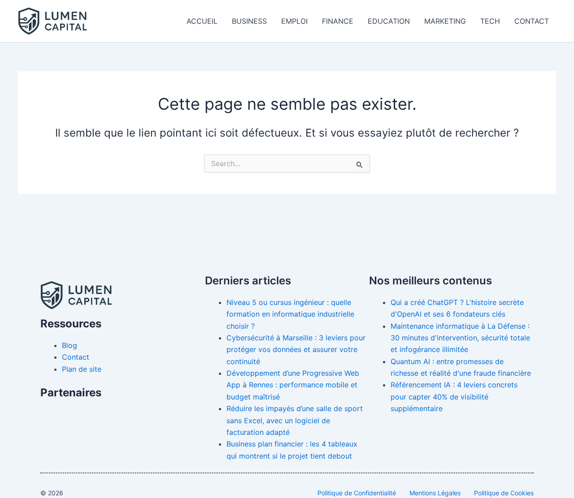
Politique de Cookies (504, 493)
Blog (69, 345)
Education (389, 21)
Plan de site (81, 369)
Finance (337, 21)
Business (249, 21)
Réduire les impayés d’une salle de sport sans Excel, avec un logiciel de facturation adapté (294, 420)
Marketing (445, 21)
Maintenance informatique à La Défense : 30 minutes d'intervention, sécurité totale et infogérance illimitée (460, 338)
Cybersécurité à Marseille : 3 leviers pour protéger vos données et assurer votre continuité (295, 349)
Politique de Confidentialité (356, 493)
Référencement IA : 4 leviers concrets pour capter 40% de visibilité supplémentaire (454, 396)
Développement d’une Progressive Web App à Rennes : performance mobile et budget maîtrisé (292, 385)
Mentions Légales (435, 493)
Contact (531, 21)
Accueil (202, 21)
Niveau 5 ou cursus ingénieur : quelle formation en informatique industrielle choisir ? (290, 314)
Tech (490, 21)
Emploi (294, 21)
